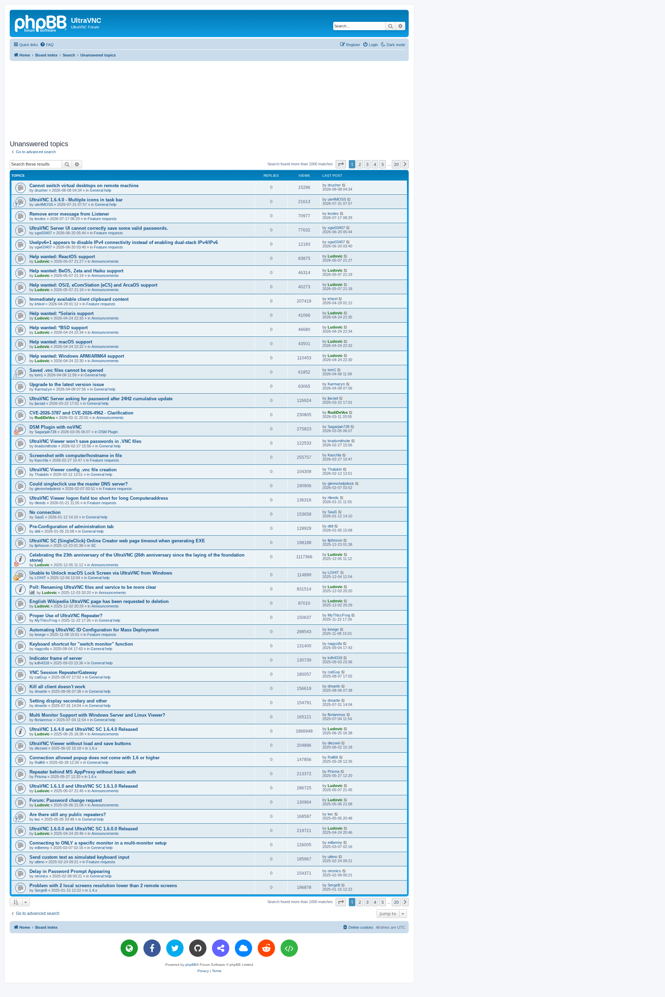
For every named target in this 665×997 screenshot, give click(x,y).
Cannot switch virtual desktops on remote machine (84, 185)
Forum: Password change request (65, 800)
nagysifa (42, 649)
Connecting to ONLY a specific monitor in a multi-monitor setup (98, 843)
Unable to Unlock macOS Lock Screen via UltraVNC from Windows (100, 573)
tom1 (39, 375)
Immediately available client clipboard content (78, 299)
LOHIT (40, 578)
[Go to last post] (344, 185)
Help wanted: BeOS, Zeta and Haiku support (76, 270)
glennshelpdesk (48, 489)
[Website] (129, 948)
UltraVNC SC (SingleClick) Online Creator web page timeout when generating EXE (117, 540)
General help (100, 190)
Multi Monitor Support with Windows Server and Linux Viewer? (97, 715)
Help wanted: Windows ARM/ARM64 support (76, 356)
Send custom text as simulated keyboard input (79, 857)
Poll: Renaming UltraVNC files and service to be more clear (92, 587)
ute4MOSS (44, 204)
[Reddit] (266, 948)
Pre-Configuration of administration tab (71, 526)
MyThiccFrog (46, 620)
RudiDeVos (45, 418)
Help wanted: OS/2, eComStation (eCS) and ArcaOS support (93, 285)
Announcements (105, 261)
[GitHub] (197, 948)
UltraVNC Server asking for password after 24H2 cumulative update (100, 398)
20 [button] (396, 164)
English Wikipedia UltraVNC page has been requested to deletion (99, 601)
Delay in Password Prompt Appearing (69, 871)
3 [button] (367, 164)
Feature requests (102, 219)
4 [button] (375, 164)
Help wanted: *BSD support (58, 327)
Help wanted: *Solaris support (61, 313)
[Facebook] (152, 948)
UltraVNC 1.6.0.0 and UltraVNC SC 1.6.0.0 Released (83, 828)
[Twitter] (175, 948)
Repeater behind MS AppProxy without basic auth (82, 772)
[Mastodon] (220, 948)
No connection (45, 512)
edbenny (42, 848)
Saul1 (39, 517)
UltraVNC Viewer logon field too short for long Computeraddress (98, 498)
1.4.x (93, 890)
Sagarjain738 (45, 432)
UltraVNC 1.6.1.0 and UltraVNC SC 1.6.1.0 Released (83, 786)
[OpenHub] (289, 948)
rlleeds (40, 503)
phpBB (190, 965)
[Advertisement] (209, 99)
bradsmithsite (46, 446)
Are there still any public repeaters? (67, 814)
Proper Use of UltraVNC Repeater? (66, 615)
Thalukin (42, 474)
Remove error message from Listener (69, 214)
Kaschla (41, 460)
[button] (341, 164)
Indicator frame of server (55, 658)
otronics (41, 876)
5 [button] (382, 164)
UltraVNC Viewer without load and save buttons (80, 743)
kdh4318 (42, 663)
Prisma (40, 777)
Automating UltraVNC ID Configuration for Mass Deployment (94, 629)
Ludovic (42, 261)
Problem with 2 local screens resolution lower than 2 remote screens (103, 885)
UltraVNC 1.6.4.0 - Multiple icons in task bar (76, 199)
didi (37, 531)
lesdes (40, 219)
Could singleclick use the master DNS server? (78, 484)
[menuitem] (47, 45)
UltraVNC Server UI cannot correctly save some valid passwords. (98, 228)
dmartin (41, 691)
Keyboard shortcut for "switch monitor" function (81, 644)
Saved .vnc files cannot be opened (66, 370)
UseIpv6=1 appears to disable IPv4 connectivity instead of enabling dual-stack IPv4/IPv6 (123, 242)
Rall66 (40, 762)
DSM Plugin (108, 432)
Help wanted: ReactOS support (62, 256)
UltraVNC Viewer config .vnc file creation (73, 469)
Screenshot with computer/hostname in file (75, 455)
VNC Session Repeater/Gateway (63, 672)
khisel (39, 304)
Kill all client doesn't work (57, 686)
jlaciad (40, 403)
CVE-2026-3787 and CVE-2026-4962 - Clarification (81, 413)
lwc (37, 819)
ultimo (39, 862)
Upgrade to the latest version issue (66, 384)
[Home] (41, 22)
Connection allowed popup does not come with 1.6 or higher (94, 757)
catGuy (41, 677)
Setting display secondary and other (68, 700)
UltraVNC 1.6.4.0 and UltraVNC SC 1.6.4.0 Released (83, 729)
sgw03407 (43, 233)
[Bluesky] (243, 948)
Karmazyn (43, 389)
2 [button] (359, 164)
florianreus (43, 720)
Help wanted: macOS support (60, 341)
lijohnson (42, 545)
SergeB (41, 890)
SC (93, 545)
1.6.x (93, 748)
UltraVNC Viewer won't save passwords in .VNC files (85, 441)
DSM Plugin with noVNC (55, 427)
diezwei (41, 748)
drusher (41, 190)
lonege (40, 634)
